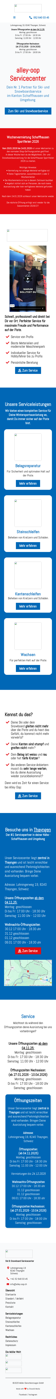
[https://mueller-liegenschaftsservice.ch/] (13, 1363)
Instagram (33, 1394)
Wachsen (9, 1330)
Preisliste (10, 1302)
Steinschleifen (12, 1322)
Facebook (23, 1394)
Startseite (10, 1294)
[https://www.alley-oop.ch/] (13, 1370)
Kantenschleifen (13, 1326)
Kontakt (9, 1307)
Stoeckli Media (34, 1389)
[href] (28, 973)
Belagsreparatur (13, 1317)
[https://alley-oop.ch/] (28, 8)
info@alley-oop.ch (18, 1284)
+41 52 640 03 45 (19, 1278)
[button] (14, 17)
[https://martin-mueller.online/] (13, 1356)
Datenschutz (11, 1341)
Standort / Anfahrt (14, 1298)
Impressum (10, 1345)
